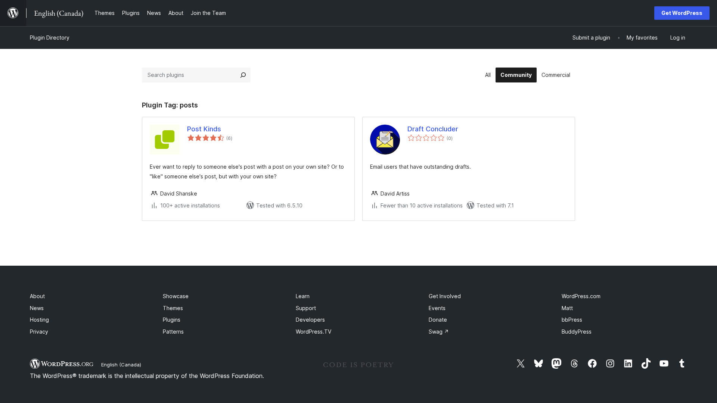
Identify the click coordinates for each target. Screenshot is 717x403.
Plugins (171, 319)
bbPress (572, 319)
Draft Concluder (432, 129)
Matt (567, 308)
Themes (173, 308)
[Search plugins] (243, 75)
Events (437, 308)
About (37, 296)
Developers (310, 319)
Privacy (39, 331)
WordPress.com (581, 296)
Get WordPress (681, 13)
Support (306, 308)
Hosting (39, 319)
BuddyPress (577, 331)
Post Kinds (204, 129)
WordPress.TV (313, 331)
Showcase (176, 296)
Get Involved (445, 296)
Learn (303, 296)
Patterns (173, 331)
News (37, 308)
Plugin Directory (49, 37)
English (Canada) (121, 365)
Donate (438, 319)
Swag (439, 331)
